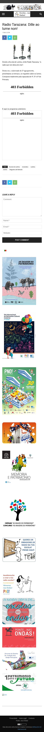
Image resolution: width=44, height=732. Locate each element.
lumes (5, 169)
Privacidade (13, 718)
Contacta (31, 718)
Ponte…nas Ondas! (22, 721)
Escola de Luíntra (14, 167)
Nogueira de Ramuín (16, 169)
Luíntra (33, 167)
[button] (41, 14)
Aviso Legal (23, 718)
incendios (25, 167)
